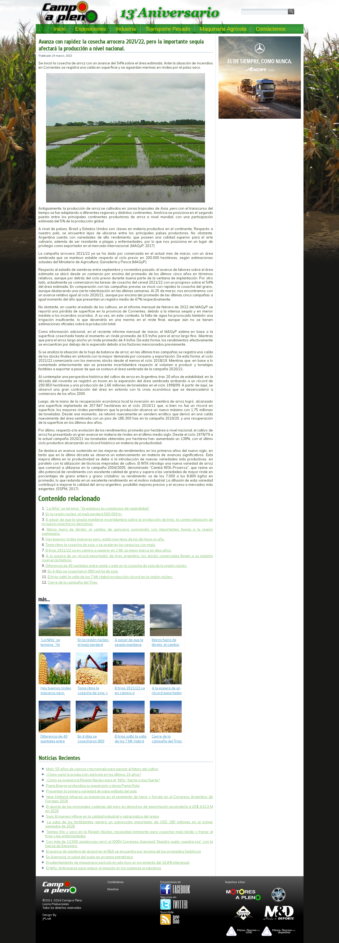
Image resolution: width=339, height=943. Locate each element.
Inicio (59, 29)
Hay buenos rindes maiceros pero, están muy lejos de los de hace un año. (105, 539)
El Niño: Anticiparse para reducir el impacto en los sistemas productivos (103, 868)
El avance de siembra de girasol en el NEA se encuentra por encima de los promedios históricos (123, 851)
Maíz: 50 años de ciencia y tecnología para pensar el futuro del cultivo (102, 769)
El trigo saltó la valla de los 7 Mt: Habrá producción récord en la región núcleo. (110, 577)
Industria (125, 29)
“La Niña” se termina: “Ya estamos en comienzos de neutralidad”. (98, 508)
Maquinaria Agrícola (223, 29)
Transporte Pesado (167, 29)
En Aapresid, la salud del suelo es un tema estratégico (89, 857)
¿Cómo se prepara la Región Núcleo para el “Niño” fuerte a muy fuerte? (103, 780)
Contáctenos (271, 29)
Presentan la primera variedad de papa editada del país (91, 791)
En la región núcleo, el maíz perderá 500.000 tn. (84, 514)
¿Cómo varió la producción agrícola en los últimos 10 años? (93, 774)
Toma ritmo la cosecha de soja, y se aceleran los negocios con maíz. (101, 545)
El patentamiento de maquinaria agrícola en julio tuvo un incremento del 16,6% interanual (117, 862)
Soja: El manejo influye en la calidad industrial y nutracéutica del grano (102, 816)
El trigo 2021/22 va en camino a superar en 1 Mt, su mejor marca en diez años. (109, 550)
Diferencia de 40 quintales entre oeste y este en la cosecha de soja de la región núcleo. (116, 565)
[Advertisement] (259, 158)
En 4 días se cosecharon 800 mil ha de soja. (83, 571)
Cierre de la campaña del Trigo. (73, 582)
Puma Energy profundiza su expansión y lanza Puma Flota (93, 785)
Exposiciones (90, 29)
